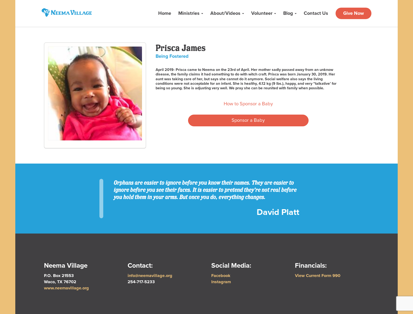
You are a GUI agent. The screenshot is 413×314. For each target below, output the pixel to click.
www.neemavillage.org (66, 288)
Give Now (353, 13)
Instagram (221, 281)
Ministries (189, 13)
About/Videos (226, 13)
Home (164, 13)
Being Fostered (172, 56)
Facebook (220, 275)
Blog (288, 13)
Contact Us (316, 13)
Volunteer (262, 13)
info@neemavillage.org (150, 275)
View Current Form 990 (317, 275)
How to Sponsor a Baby (248, 104)
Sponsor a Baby (248, 120)
